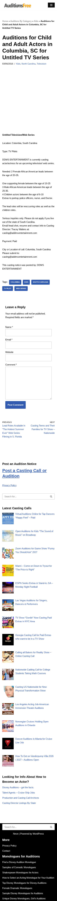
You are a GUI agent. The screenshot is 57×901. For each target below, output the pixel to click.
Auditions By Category (21, 21)
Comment (11, 364)
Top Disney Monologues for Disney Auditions (24, 883)
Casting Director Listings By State (19, 803)
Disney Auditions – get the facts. (18, 787)
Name (9, 327)
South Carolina (40, 282)
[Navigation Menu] (51, 5)
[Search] (51, 496)
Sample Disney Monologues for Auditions (22, 893)
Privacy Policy (9, 485)
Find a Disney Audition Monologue (19, 862)
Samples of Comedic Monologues (19, 867)
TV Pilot (7, 288)
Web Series (21, 288)
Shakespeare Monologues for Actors (20, 872)
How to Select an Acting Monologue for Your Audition (28, 877)
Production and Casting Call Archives (20, 797)
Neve (15, 833)
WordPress (38, 833)
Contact (6, 851)
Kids (36, 21)
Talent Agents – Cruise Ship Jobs (18, 792)
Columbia (15, 282)
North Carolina (29, 64)
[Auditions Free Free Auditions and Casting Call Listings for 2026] (17, 5)
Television (41, 64)
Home (5, 21)
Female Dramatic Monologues (17, 888)
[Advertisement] (28, 103)
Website (9, 352)
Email (8, 339)
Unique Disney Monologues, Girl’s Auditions (24, 898)
